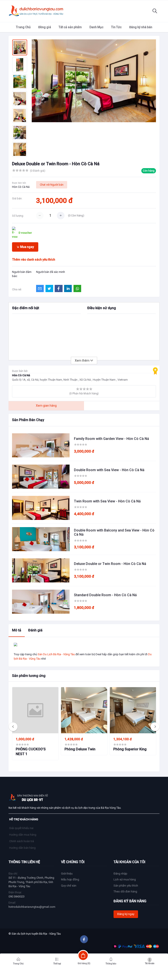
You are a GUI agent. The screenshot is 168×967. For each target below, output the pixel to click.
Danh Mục (96, 27)
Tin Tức (116, 27)
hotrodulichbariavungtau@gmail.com (32, 906)
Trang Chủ (23, 27)
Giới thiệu (67, 873)
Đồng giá (44, 27)
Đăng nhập (120, 873)
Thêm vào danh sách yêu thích (33, 259)
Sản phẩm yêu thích (126, 885)
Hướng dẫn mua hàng (22, 834)
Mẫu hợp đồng (70, 879)
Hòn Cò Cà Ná (21, 186)
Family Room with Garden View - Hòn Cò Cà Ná (111, 439)
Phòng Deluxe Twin (80, 749)
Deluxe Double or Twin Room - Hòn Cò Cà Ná (110, 564)
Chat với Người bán (51, 184)
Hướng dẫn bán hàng (22, 847)
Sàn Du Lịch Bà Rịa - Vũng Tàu (56, 654)
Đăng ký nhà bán (140, 27)
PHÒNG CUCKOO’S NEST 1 (31, 751)
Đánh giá (35, 630)
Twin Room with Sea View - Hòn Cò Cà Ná (107, 501)
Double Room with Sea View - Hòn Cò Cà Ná (109, 470)
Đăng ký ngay (125, 914)
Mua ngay (26, 247)
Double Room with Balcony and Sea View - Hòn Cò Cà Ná (114, 532)
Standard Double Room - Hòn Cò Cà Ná (105, 595)
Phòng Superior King (130, 749)
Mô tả (16, 630)
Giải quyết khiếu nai (21, 828)
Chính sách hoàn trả (21, 841)
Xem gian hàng (46, 405)
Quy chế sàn (68, 885)
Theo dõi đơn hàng (125, 891)
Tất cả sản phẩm (70, 27)
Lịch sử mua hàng (125, 879)
